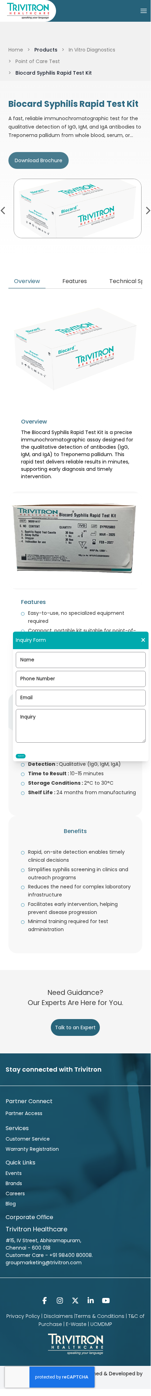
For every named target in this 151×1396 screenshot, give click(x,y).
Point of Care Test (37, 61)
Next (147, 209)
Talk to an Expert (75, 1027)
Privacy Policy (23, 1316)
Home (15, 49)
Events (14, 1173)
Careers (15, 1193)
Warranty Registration (32, 1149)
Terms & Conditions (99, 1316)
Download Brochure (38, 160)
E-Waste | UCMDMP (89, 1324)
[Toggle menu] (143, 11)
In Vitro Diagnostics (92, 49)
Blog (11, 1203)
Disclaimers (58, 1316)
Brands (14, 1183)
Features (74, 281)
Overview (27, 281)
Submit (20, 756)
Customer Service (28, 1138)
